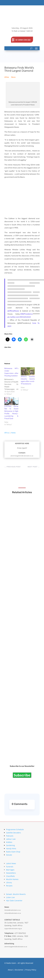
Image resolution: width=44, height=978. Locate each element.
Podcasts (9, 836)
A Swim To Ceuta (17, 709)
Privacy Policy (30, 970)
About (10, 970)
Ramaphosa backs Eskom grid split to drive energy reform (21, 624)
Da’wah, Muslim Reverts (16, 894)
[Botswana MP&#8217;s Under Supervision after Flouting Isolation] (12, 381)
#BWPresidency (26, 314)
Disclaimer (19, 970)
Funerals (9, 866)
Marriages (10, 870)
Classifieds (10, 876)
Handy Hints (11, 848)
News (13, 77)
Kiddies (9, 842)
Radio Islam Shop (13, 852)
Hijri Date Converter (14, 900)
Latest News (11, 863)
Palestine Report (17, 750)
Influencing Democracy (20, 668)
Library (9, 882)
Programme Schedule (15, 829)
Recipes (9, 885)
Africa (6, 77)
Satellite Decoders (13, 832)
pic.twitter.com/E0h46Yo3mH (19, 317)
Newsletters (11, 873)
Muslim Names (12, 879)
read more (15, 534)
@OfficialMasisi (13, 311)
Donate (9, 855)
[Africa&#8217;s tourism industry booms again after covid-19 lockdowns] (28, 371)
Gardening (10, 845)
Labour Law (11, 839)
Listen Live (10, 897)
